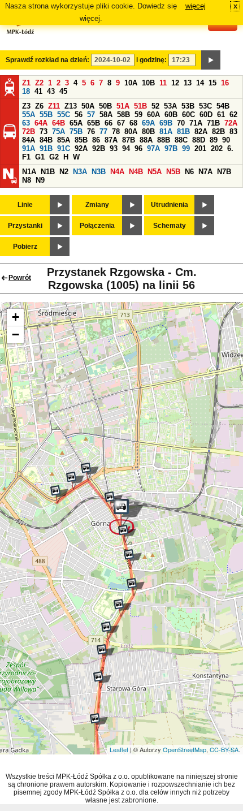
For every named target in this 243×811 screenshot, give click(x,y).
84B (46, 140)
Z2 (39, 83)
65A (76, 123)
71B (213, 123)
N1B (48, 171)
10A (130, 83)
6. (230, 148)
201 (200, 148)
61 (221, 114)
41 (38, 91)
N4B (136, 171)
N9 (40, 180)
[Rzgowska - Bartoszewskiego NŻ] (110, 631)
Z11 (54, 106)
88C (181, 140)
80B (148, 131)
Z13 (70, 106)
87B (128, 140)
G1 (40, 157)
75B (76, 131)
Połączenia (97, 226)
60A (153, 114)
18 (26, 91)
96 (138, 148)
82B (218, 131)
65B (93, 123)
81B (183, 131)
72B (28, 131)
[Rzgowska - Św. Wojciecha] (133, 558)
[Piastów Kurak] (59, 494)
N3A (80, 171)
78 (116, 131)
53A (170, 106)
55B (46, 114)
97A (153, 148)
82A (200, 131)
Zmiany (97, 205)
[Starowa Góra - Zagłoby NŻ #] (106, 653)
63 (26, 123)
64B (58, 123)
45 (63, 91)
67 (121, 123)
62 (233, 114)
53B (187, 106)
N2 (63, 171)
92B (98, 148)
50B (105, 106)
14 (200, 83)
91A (28, 148)
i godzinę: (151, 60)
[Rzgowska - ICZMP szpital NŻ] (123, 608)
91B (46, 148)
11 (163, 83)
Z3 (26, 106)
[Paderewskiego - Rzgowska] (90, 472)
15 (212, 83)
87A (111, 140)
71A (195, 123)
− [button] (15, 334)
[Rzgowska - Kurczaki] (127, 534)
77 (103, 131)
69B (165, 123)
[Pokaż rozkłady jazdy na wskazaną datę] (210, 60)
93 (114, 148)
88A (146, 140)
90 (226, 140)
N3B (99, 171)
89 (214, 140)
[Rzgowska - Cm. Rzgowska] (126, 517)
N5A (154, 171)
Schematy (169, 226)
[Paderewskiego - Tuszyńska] (75, 481)
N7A (205, 171)
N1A (29, 171)
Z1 (26, 83)
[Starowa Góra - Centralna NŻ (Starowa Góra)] (102, 680)
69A (148, 123)
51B (140, 106)
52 (155, 106)
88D (198, 140)
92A (81, 148)
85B (81, 140)
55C (63, 114)
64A (40, 123)
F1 (26, 157)
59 (138, 114)
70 (181, 123)
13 (188, 83)
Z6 (39, 106)
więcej (195, 6)
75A (58, 131)
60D (205, 114)
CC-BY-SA (224, 749)
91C (63, 148)
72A (230, 123)
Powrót (19, 278)
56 (79, 114)
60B (170, 114)
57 (91, 114)
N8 (26, 180)
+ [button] (15, 317)
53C (205, 106)
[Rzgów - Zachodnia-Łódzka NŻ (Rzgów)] (99, 722)
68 (133, 123)
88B (163, 140)
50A (87, 106)
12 (175, 83)
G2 (54, 157)
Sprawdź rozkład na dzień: (47, 60)
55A (28, 114)
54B (222, 106)
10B (148, 83)
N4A (117, 171)
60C (188, 114)
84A (28, 140)
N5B (173, 171)
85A (63, 140)
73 (43, 131)
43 (51, 91)
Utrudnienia (169, 205)
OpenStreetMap (184, 749)
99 (186, 148)
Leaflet (119, 749)
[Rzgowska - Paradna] (136, 587)
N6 (189, 171)
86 (96, 140)
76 (91, 131)
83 (233, 131)
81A (165, 131)
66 (108, 123)
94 (126, 148)
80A (130, 131)
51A (122, 106)
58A (105, 114)
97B (170, 148)
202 (217, 148)
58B (123, 114)
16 (225, 83)
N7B (224, 171)
